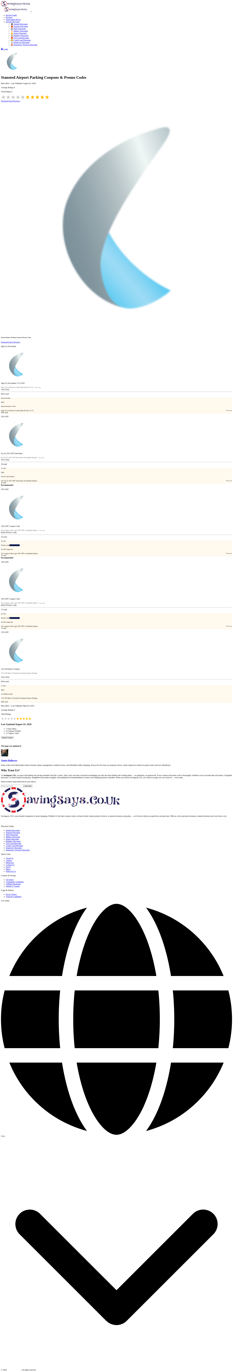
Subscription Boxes (13, 20)
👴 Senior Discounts (19, 33)
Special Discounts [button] (13, 22)
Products (4, 101)
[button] (116, 1136)
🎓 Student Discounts (19, 24)
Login (5, 49)
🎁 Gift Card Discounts (20, 38)
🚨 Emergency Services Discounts (24, 45)
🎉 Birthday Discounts (19, 36)
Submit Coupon (7, 738)
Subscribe (27, 786)
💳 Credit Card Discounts (21, 40)
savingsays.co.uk (13, 1370)
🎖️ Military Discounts (19, 31)
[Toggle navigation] (31, 11)
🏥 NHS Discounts (18, 29)
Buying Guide (11, 15)
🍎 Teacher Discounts (19, 26)
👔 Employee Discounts (20, 42)
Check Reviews (14, 101)
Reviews (9, 17)
